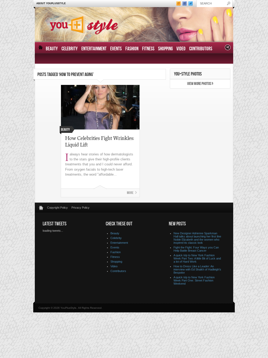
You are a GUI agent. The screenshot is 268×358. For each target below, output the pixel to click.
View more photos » (200, 83)
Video (181, 49)
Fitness (148, 49)
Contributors (200, 49)
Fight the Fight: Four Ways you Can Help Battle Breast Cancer (196, 249)
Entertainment (94, 49)
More (130, 193)
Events (116, 49)
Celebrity (70, 49)
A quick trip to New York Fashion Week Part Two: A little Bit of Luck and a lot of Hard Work (197, 258)
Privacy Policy (80, 207)
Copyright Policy (57, 207)
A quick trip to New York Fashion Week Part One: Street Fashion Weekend (194, 280)
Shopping (165, 49)
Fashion (131, 49)
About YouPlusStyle (51, 3)
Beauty (52, 49)
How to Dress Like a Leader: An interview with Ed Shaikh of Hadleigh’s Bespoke (197, 269)
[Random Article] (228, 49)
